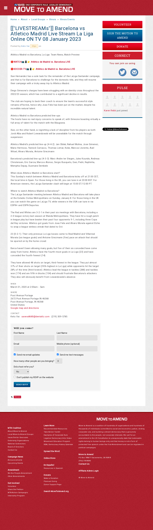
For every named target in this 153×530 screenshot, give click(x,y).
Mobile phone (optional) (68, 344)
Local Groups (38, 19)
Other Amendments (16, 476)
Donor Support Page (52, 484)
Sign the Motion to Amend (122, 35)
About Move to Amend (17, 431)
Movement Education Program (57, 441)
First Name (19, 333)
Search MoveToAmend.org (56, 491)
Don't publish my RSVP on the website (35, 377)
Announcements (15, 460)
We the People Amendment (20, 473)
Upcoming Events (15, 463)
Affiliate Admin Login (89, 471)
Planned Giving (50, 481)
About (24, 19)
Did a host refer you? (24, 367)
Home (14, 19)
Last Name (62, 333)
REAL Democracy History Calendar (58, 444)
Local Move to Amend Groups (20, 434)
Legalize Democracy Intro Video (58, 438)
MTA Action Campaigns (18, 493)
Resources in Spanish (53, 468)
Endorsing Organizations (18, 441)
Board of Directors (16, 447)
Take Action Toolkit (52, 432)
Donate (122, 46)
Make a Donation (51, 478)
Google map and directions (25, 308)
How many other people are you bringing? (34, 361)
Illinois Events (67, 19)
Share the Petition (15, 489)
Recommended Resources (55, 429)
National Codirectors (16, 444)
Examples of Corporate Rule (56, 435)
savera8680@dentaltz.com (36, 316)
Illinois (52, 19)
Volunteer (122, 24)
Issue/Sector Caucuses (18, 437)
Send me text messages (72, 355)
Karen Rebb (110, 110)
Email (16, 344)
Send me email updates (28, 355)
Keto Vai (25, 46)
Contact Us (12, 450)
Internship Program (16, 496)
